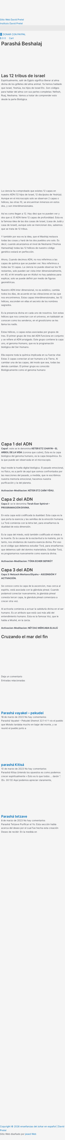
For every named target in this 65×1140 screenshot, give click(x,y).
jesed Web (30, 1134)
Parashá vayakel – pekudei (22, 713)
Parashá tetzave (14, 816)
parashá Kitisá (12, 765)
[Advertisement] (32, 60)
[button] (32, 28)
